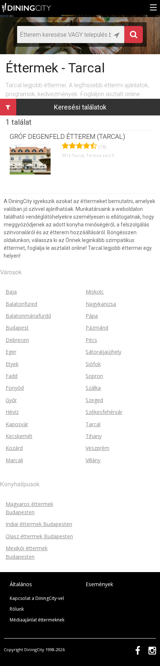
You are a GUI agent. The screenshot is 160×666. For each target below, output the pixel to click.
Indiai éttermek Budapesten (39, 524)
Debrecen (17, 339)
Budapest (17, 327)
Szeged (94, 400)
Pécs (91, 339)
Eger (11, 351)
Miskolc (95, 291)
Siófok (93, 364)
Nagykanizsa (101, 303)
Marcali (14, 460)
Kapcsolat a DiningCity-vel (37, 598)
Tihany (94, 436)
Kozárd (14, 447)
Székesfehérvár (104, 411)
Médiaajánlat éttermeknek (37, 620)
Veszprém (97, 447)
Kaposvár (17, 424)
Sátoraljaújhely (103, 351)
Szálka (93, 387)
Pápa (92, 315)
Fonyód (15, 387)
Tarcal (93, 424)
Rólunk (17, 609)
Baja (11, 291)
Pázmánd (97, 327)
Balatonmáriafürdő (28, 315)
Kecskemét (19, 436)
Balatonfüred (21, 303)
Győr (11, 400)
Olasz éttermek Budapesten (39, 536)
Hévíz (12, 411)
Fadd (11, 375)
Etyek (12, 364)
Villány (93, 460)
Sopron (94, 375)
